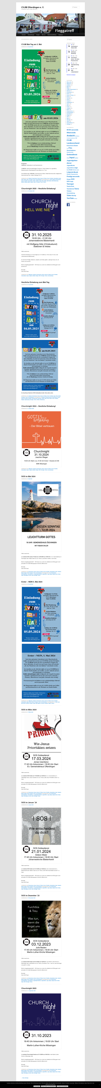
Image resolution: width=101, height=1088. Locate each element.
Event (48, 178)
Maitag (26, 182)
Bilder (68, 88)
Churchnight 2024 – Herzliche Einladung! (38, 406)
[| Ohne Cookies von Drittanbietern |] (99, 1084)
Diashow (68, 90)
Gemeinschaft (34, 398)
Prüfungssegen (70, 112)
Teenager (31, 179)
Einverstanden (37, 1086)
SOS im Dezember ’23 (30, 895)
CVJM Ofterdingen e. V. (32, 7)
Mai (36, 703)
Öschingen (26, 575)
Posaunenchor (70, 111)
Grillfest (37, 180)
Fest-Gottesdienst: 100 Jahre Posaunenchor (75, 59)
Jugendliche (44, 574)
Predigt (69, 176)
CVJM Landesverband (71, 89)
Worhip (74, 195)
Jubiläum (76, 158)
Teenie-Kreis (70, 186)
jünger (51, 574)
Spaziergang (27, 399)
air (50, 572)
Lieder (77, 170)
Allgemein (30, 274)
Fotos (68, 99)
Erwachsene (34, 178)
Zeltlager (68, 124)
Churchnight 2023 (28, 988)
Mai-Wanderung (55, 180)
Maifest (22, 182)
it (33, 574)
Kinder (25, 179)
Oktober (69, 174)
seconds (76, 176)
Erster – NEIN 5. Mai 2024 (31, 581)
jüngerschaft (55, 574)
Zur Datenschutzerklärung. (62, 1086)
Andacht (30, 178)
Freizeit (68, 101)
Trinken (44, 182)
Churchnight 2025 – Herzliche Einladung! (38, 188)
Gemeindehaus (24, 574)
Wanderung (42, 399)
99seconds (69, 82)
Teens (34, 179)
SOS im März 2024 (28, 709)
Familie (26, 398)
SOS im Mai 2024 (28, 476)
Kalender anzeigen (71, 74)
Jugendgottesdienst (38, 574)
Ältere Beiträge (24, 1077)
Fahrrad (22, 398)
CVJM (76, 138)
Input (60, 178)
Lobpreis (31, 275)
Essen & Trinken (43, 178)
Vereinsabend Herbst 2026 (74, 47)
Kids (22, 179)
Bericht (68, 86)
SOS (40, 275)
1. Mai (50, 179)
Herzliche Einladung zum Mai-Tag (35, 282)
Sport (28, 179)
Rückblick (69, 114)
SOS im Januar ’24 (29, 802)
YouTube (70, 198)
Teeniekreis (70, 189)
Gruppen (38, 34)
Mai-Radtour (49, 180)
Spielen (32, 182)
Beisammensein (48, 397)
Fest (67, 148)
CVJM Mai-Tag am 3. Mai (31, 44)
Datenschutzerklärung (52, 34)
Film (70, 148)
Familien (51, 178)
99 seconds (73, 129)
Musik (34, 275)
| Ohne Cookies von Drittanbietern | (48, 1086)
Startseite (24, 34)
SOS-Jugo (70, 181)
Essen (39, 178)
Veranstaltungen (31, 34)
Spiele (29, 182)
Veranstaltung (38, 179)
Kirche (74, 170)
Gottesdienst (56, 178)
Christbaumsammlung (71, 138)
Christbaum (77, 136)
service (29, 575)
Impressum (60, 34)
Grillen (34, 180)
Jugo (48, 574)
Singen (37, 275)
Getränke (39, 398)
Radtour (56, 398)
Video (69, 195)
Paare (53, 398)
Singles (22, 399)
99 (68, 129)
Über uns (43, 34)
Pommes (43, 703)
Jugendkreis (71, 165)
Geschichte (30, 180)
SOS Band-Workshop (73, 52)
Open (22, 575)
